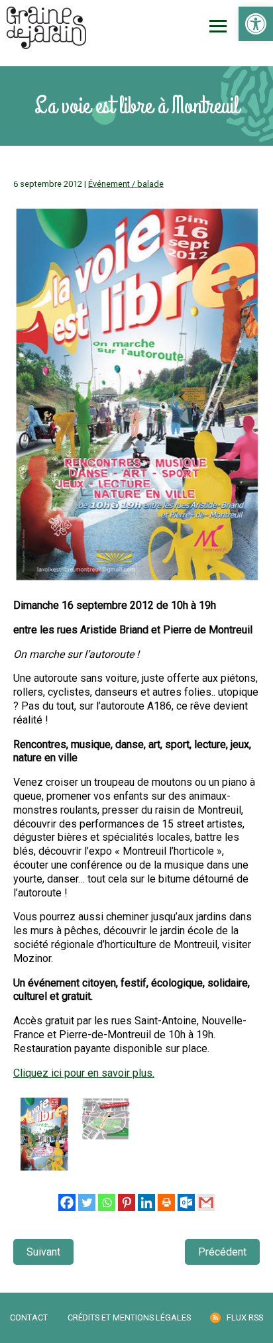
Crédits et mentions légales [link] (129, 1317)
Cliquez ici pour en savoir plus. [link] (83, 1073)
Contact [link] (29, 1317)
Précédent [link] (222, 1252)
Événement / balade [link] (126, 184)
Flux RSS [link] (245, 1317)
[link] (256, 24)
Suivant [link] (43, 1252)
